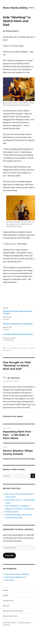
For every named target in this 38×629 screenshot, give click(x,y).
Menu (31, 8)
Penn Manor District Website (17, 574)
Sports (5, 595)
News (5, 590)
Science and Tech (10, 616)
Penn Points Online (15, 7)
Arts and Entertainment (13, 611)
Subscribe (9, 555)
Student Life (8, 601)
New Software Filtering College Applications (18, 334)
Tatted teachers (11, 512)
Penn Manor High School (15, 577)
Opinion (6, 606)
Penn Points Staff (12, 348)
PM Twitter (9, 580)
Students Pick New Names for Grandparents (18, 324)
